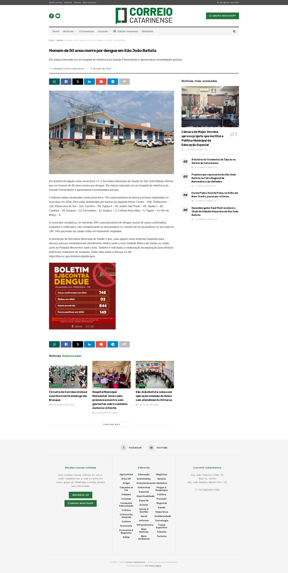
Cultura (126, 521)
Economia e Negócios (126, 531)
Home (56, 31)
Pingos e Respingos (162, 488)
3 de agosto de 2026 (105, 413)
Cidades (126, 494)
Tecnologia (161, 520)
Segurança (161, 511)
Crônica (126, 510)
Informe (144, 520)
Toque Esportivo (161, 526)
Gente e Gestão (144, 510)
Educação (144, 474)
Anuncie (68, 2)
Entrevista (144, 487)
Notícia (162, 478)
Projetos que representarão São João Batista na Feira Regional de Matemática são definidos (214, 178)
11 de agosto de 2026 (62, 405)
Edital (126, 537)
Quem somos (55, 2)
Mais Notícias (144, 530)
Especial (144, 491)
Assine (77, 2)
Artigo (126, 483)
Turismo (161, 536)
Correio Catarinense (135, 562)
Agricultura (126, 474)
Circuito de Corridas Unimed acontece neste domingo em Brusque (68, 396)
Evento (144, 504)
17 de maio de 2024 (100, 68)
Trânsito (161, 531)
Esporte (56, 385)
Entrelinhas (144, 478)
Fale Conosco (89, 2)
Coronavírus (86, 31)
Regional (161, 503)
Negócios (161, 474)
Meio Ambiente (144, 537)
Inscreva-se (80, 495)
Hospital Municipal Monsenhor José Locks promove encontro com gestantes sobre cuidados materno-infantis (109, 400)
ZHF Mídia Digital (153, 566)
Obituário (147, 31)
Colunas (103, 31)
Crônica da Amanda (126, 515)
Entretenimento (146, 483)
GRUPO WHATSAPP (224, 16)
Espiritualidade (145, 496)
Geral (144, 516)
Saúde (59, 40)
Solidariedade (162, 516)
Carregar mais (111, 424)
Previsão (161, 498)
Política (161, 494)
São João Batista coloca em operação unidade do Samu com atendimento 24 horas (154, 396)
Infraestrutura (145, 524)
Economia (126, 525)
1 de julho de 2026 (147, 405)
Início (51, 40)
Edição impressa (128, 31)
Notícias (68, 31)
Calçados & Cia (126, 488)
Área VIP (126, 478)
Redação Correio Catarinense (68, 68)
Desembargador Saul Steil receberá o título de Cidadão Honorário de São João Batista (215, 211)
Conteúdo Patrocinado (126, 504)
